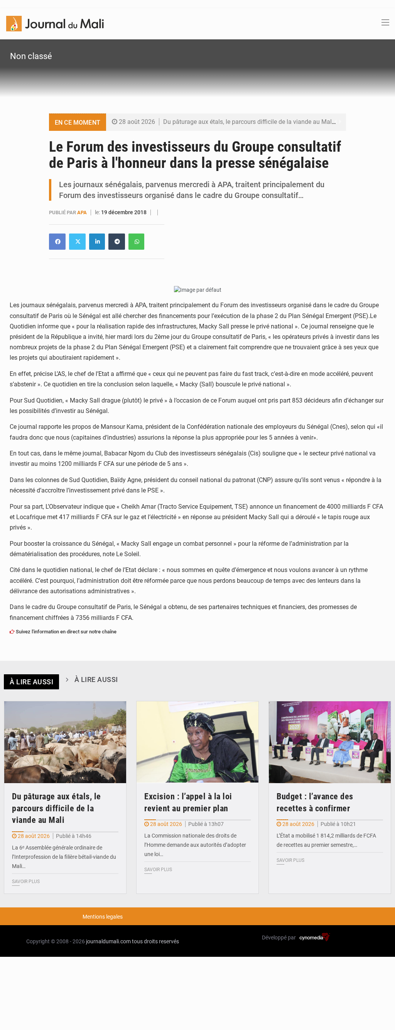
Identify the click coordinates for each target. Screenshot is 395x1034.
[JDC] (55, 23)
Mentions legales (103, 917)
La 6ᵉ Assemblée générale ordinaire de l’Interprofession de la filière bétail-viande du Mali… (64, 856)
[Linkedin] (57, 242)
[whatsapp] (136, 242)
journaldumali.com (108, 941)
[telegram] (116, 242)
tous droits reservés (155, 941)
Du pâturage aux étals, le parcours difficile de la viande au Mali (248, 121)
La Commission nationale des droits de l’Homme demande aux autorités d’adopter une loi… (195, 845)
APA (82, 212)
